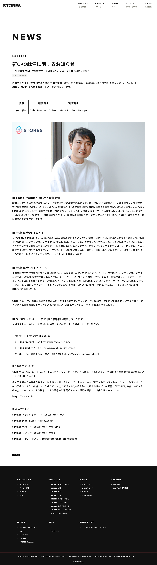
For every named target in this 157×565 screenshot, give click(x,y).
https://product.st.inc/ (56, 341)
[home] (11, 5)
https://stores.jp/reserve (45, 426)
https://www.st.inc (23, 396)
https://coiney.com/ (41, 420)
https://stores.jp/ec (53, 414)
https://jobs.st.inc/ (40, 335)
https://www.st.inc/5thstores (57, 347)
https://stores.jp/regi (43, 432)
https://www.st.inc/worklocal (81, 354)
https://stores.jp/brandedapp (59, 438)
